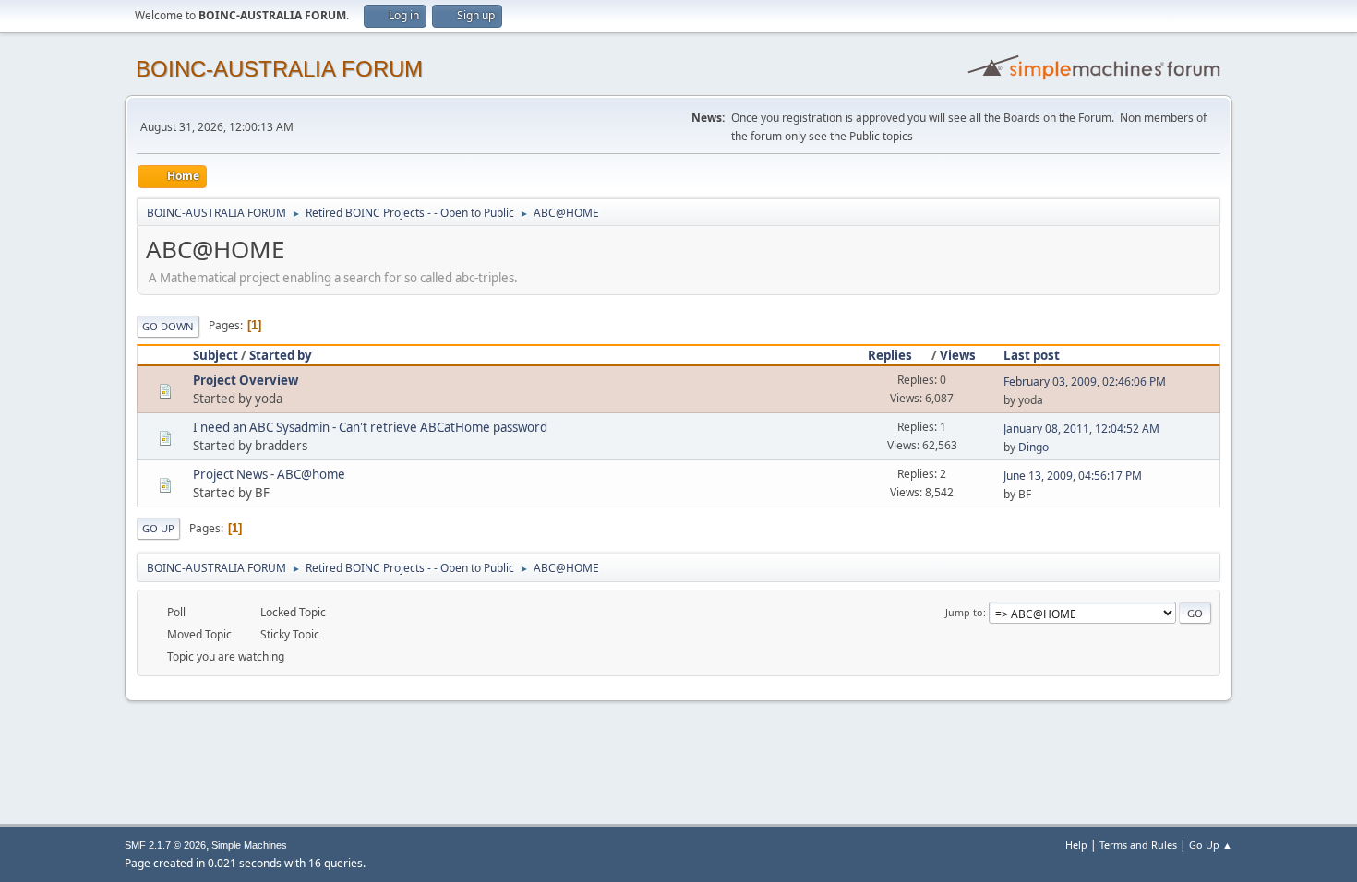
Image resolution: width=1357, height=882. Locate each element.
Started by (280, 355)
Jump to (964, 612)
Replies (890, 355)
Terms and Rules (1138, 845)
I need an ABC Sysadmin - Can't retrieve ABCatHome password (370, 427)
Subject (215, 355)
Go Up (158, 528)
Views (958, 355)
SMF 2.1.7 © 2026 (165, 845)
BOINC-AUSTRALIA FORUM (279, 68)
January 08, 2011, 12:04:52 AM (1081, 428)
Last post (1031, 355)
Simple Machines (249, 845)
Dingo (1033, 447)
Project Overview (245, 380)
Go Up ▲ (1210, 845)
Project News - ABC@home (269, 474)
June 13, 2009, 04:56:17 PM (1072, 475)
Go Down (168, 326)
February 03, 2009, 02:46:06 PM (1084, 381)
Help (1076, 845)
